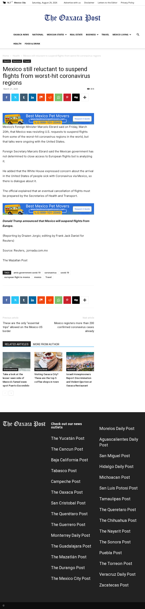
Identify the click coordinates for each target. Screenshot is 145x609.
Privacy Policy (127, 2)
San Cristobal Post (68, 503)
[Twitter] (15, 97)
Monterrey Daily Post (70, 535)
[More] (85, 97)
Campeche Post (65, 481)
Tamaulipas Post (114, 499)
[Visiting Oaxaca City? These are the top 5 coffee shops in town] (48, 361)
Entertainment (10, 369)
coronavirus (50, 272)
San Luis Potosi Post (118, 488)
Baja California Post (69, 460)
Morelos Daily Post (116, 428)
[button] (137, 34)
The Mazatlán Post (68, 557)
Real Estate (76, 34)
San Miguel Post (114, 455)
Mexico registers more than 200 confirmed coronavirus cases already (74, 327)
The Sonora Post (115, 542)
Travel (105, 34)
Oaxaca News (21, 34)
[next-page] (11, 393)
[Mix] (41, 97)
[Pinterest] (67, 97)
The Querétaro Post (69, 513)
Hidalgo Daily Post (116, 466)
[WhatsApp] (58, 97)
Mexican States (55, 34)
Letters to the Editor (107, 2)
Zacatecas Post (114, 585)
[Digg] (76, 97)
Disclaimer (89, 2)
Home (6, 55)
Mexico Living (120, 34)
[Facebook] (6, 97)
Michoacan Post (114, 477)
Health (17, 43)
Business (91, 34)
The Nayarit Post (114, 531)
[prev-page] (5, 393)
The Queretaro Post (117, 509)
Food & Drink (32, 43)
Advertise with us (72, 2)
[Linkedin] (32, 97)
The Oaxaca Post (67, 492)
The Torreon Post (115, 563)
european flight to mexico (17, 277)
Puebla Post (110, 552)
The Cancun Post (67, 449)
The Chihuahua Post (118, 520)
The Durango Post (68, 567)
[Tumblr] (24, 97)
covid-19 (65, 272)
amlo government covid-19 (27, 272)
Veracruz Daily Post (117, 574)
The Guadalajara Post (71, 546)
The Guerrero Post (68, 524)
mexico (37, 277)
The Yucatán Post (67, 438)
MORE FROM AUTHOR (46, 344)
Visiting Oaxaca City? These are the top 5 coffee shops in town (46, 378)
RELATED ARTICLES (17, 344)
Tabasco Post (64, 470)
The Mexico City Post (70, 578)
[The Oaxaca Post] (72, 18)
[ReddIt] (50, 97)
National (37, 34)
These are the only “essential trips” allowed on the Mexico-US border (22, 327)
